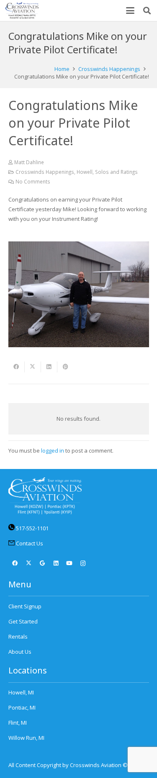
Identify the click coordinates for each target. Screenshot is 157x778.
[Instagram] (83, 564)
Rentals (18, 636)
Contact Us (29, 543)
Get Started (23, 621)
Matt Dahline (29, 162)
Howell (85, 171)
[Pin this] (65, 366)
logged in (52, 450)
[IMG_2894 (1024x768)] (78, 294)
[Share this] (16, 366)
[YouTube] (70, 564)
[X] (29, 564)
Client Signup (24, 606)
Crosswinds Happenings (44, 171)
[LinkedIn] (56, 564)
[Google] (42, 564)
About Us (19, 651)
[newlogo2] (22, 10)
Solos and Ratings (116, 171)
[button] (130, 10)
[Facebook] (15, 564)
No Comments (32, 181)
